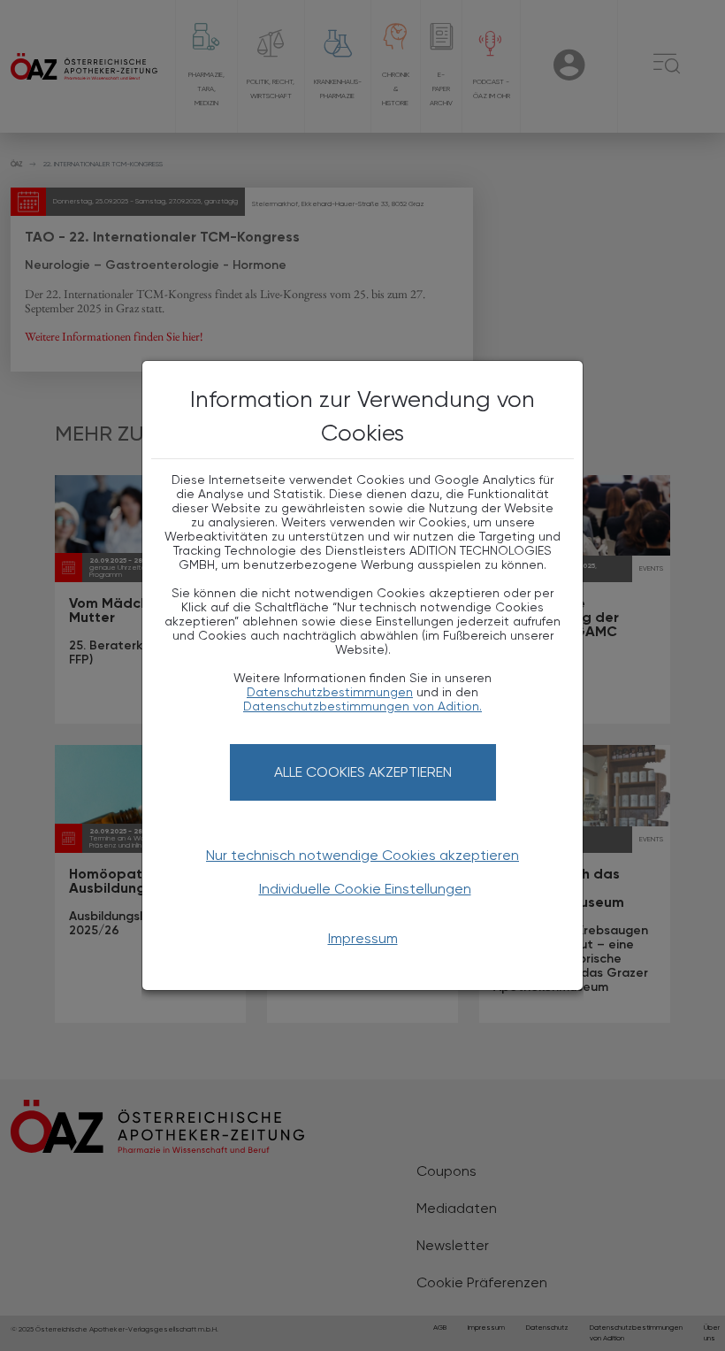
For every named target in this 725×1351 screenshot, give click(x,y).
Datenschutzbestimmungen (330, 692)
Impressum (363, 938)
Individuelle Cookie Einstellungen (365, 888)
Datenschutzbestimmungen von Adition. (362, 706)
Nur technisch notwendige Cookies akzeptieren (362, 855)
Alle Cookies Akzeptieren (363, 772)
